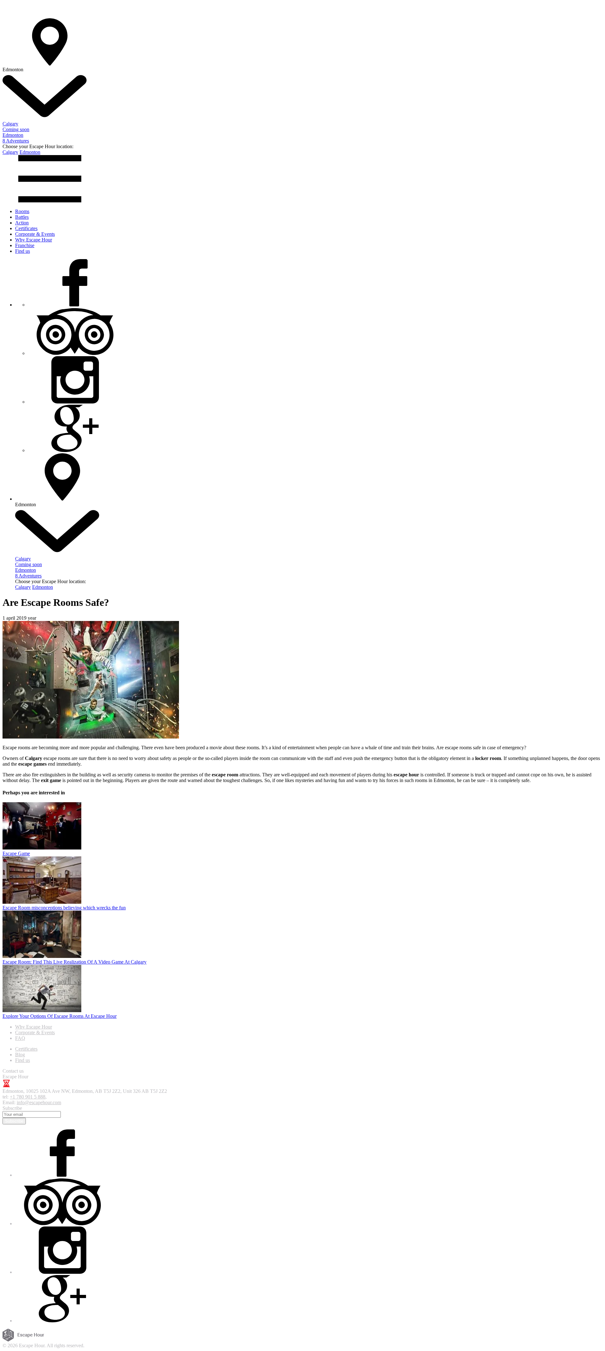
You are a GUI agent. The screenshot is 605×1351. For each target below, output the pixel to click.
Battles (22, 217)
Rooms (22, 211)
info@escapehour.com (39, 1102)
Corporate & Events (35, 234)
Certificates (26, 228)
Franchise (24, 245)
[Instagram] (75, 401)
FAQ (20, 1038)
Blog (20, 1054)
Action (22, 222)
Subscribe (14, 1121)
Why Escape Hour (33, 239)
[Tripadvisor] (75, 353)
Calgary (10, 152)
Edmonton (30, 152)
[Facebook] (75, 304)
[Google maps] (75, 450)
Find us (22, 251)
